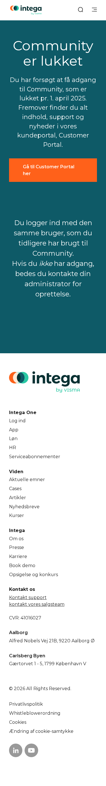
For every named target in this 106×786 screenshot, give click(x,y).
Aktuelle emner (27, 479)
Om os (16, 538)
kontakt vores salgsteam (36, 604)
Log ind (17, 420)
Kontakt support (28, 597)
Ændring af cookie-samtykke (41, 731)
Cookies (17, 722)
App (13, 429)
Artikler (17, 497)
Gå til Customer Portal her (48, 170)
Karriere (18, 556)
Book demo (22, 565)
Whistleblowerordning (34, 713)
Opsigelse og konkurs (33, 574)
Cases (15, 488)
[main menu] (94, 10)
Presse (16, 547)
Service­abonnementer (34, 456)
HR (12, 447)
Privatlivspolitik (26, 704)
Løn (13, 438)
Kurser (16, 515)
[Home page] (26, 10)
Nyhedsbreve (24, 506)
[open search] (80, 10)
